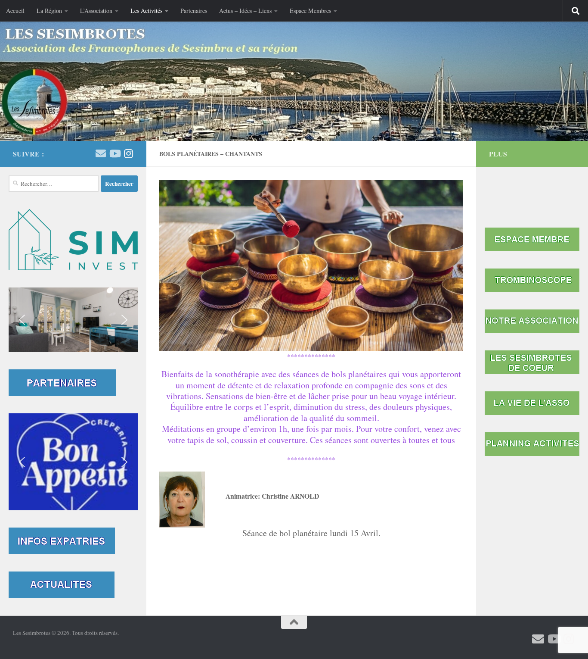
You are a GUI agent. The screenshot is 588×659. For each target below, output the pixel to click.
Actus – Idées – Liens (245, 10)
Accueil (15, 10)
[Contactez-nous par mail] (101, 153)
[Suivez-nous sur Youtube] (114, 153)
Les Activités (146, 10)
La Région (49, 10)
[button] (73, 319)
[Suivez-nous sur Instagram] (128, 153)
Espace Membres (310, 10)
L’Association (96, 10)
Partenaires (193, 10)
